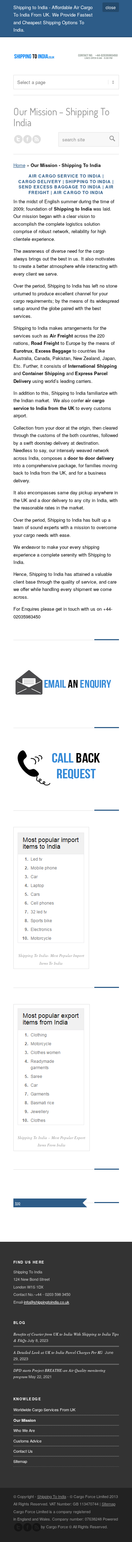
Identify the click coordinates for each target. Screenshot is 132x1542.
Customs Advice (27, 1441)
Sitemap (20, 1461)
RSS (36, 139)
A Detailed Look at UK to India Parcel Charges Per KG (58, 1352)
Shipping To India (51, 1496)
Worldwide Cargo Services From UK (44, 1409)
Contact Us (23, 1451)
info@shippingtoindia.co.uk (46, 1302)
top (17, 1203)
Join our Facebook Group (27, 139)
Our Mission (24, 1420)
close (111, 7)
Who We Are (24, 1430)
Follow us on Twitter (18, 139)
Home (19, 165)
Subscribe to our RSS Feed (36, 1527)
